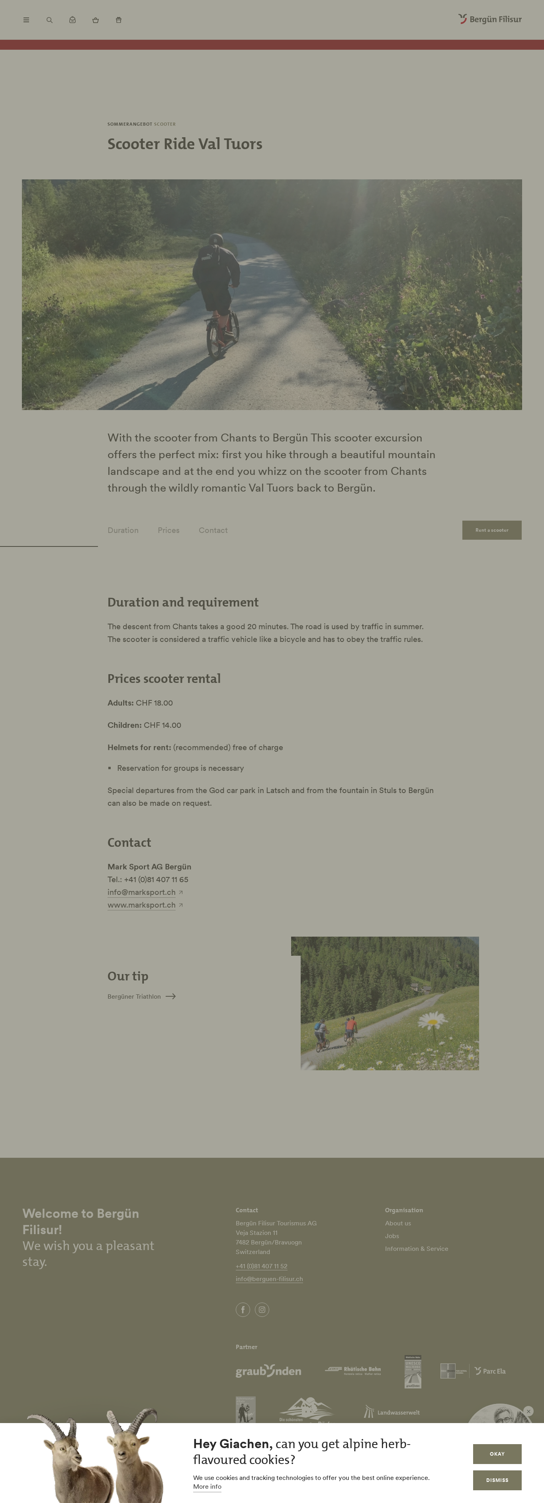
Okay (497, 1454)
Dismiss (497, 1480)
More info (207, 1486)
